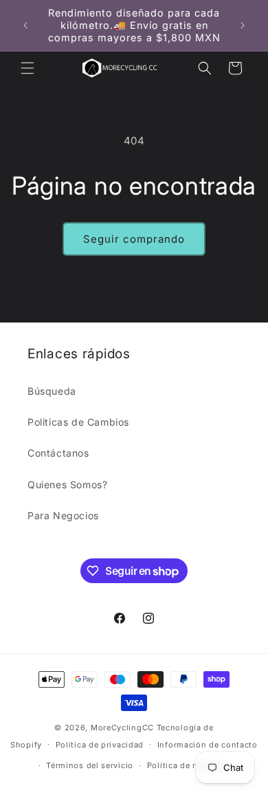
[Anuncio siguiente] (242, 25)
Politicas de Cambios (78, 422)
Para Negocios (63, 515)
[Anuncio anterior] (25, 25)
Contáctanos (58, 453)
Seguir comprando (134, 238)
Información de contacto (207, 745)
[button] (27, 68)
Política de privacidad (100, 745)
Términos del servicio (89, 765)
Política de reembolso (191, 765)
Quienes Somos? (67, 484)
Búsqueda (51, 391)
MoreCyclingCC (122, 727)
